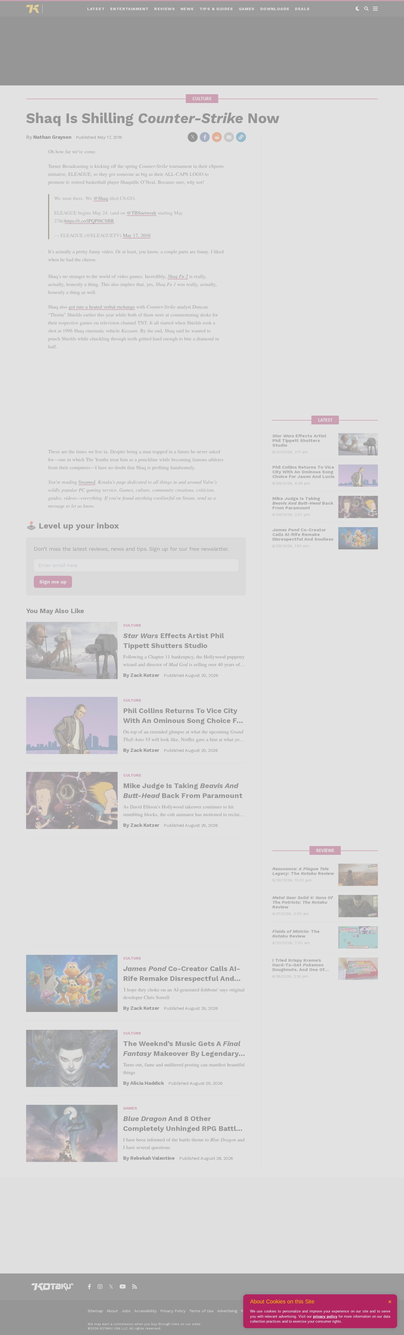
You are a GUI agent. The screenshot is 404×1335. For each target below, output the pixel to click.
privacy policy (325, 1316)
